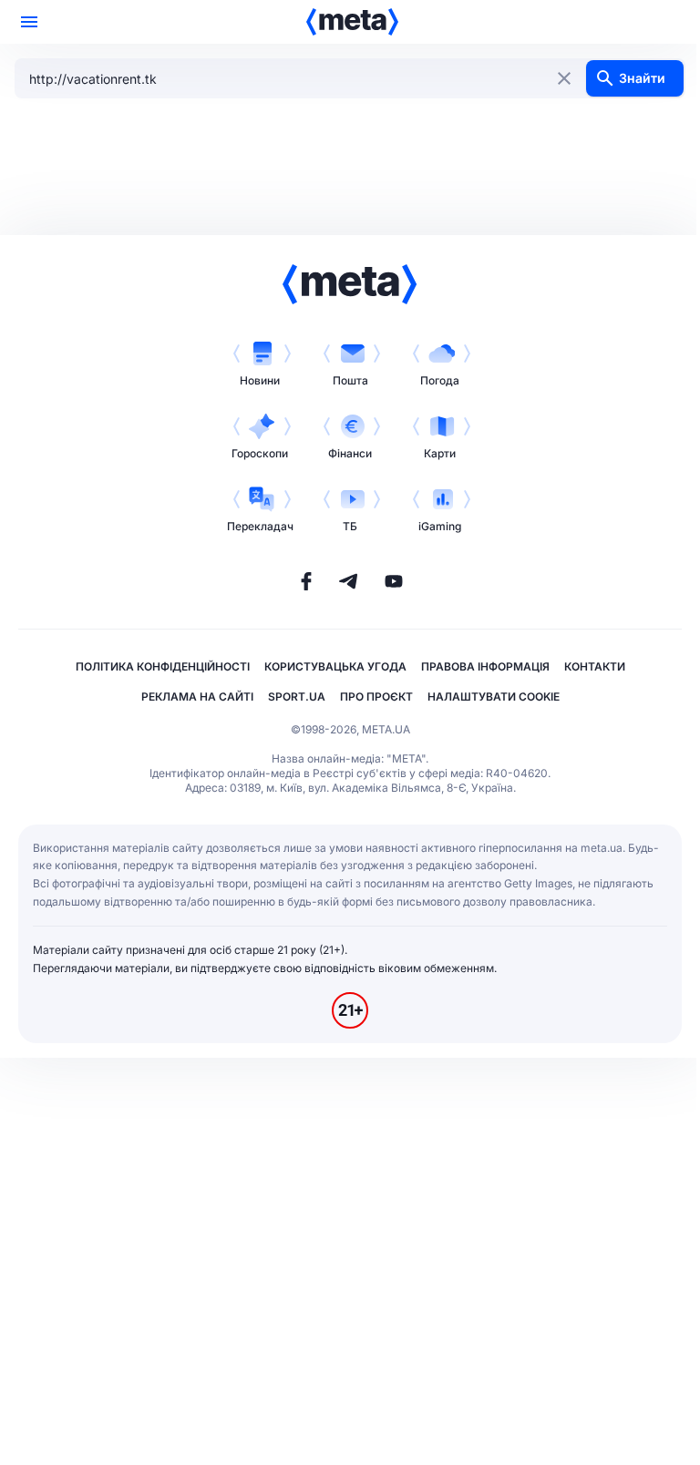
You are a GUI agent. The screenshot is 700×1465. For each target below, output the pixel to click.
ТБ (350, 526)
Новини (260, 380)
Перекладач (260, 526)
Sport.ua (296, 696)
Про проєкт (376, 696)
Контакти (594, 666)
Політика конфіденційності (163, 666)
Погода (439, 380)
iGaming (439, 526)
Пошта (350, 380)
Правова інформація (485, 666)
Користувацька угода (335, 666)
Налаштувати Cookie (493, 696)
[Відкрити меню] (29, 21)
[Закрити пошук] (564, 78)
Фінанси (350, 453)
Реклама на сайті (197, 696)
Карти (440, 453)
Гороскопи (260, 453)
